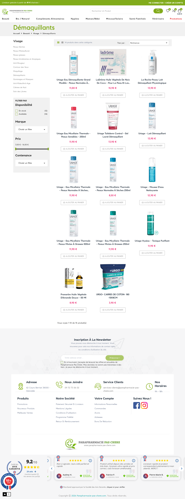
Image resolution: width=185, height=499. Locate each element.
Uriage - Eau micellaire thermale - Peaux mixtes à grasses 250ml (113, 242)
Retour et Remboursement (67, 421)
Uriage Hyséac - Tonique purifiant (152, 240)
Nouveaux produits (25, 408)
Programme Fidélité (64, 417)
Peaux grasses (19, 55)
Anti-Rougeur (19, 63)
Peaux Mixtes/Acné (21, 51)
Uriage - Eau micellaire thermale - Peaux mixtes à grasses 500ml (73, 242)
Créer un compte (174, 3)
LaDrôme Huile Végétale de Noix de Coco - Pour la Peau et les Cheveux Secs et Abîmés (113, 81)
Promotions (22, 404)
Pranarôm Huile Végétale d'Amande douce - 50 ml (73, 296)
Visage (18, 41)
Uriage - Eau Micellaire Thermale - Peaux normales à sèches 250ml (112, 189)
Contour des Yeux (20, 67)
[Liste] (62, 42)
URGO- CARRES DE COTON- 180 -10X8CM (112, 296)
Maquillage (18, 71)
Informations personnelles (106, 404)
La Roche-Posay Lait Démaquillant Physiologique (152, 81)
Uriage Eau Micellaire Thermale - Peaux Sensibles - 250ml (73, 135)
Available (33, 114)
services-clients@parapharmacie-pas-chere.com (121, 389)
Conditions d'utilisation (66, 413)
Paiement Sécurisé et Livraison (69, 404)
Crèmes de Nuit (19, 87)
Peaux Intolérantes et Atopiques (26, 59)
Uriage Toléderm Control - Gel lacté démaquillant (112, 135)
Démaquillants (19, 75)
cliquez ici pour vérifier (116, 487)
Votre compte (104, 398)
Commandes (100, 408)
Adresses (98, 417)
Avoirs (97, 413)
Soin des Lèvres (19, 91)
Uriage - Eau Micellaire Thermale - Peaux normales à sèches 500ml (73, 189)
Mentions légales (64, 408)
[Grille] (58, 42)
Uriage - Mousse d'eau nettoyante (152, 189)
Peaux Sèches (19, 47)
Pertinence (149, 42)
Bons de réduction (103, 421)
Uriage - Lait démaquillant (152, 133)
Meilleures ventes (25, 413)
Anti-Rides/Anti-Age (21, 83)
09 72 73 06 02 (72, 387)
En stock (33, 111)
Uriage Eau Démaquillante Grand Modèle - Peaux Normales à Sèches (73, 81)
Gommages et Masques (23, 79)
